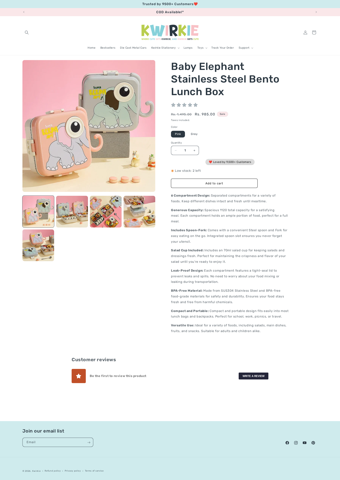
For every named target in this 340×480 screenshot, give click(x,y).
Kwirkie (36, 471)
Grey (194, 134)
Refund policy (53, 470)
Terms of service (94, 470)
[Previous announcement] (23, 12)
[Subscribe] (88, 442)
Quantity (176, 142)
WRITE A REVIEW (253, 376)
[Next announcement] (316, 12)
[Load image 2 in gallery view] (72, 211)
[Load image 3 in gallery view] (106, 211)
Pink (178, 134)
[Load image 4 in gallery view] (139, 211)
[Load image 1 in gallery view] (38, 211)
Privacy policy (73, 470)
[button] (26, 32)
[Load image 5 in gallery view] (38, 245)
